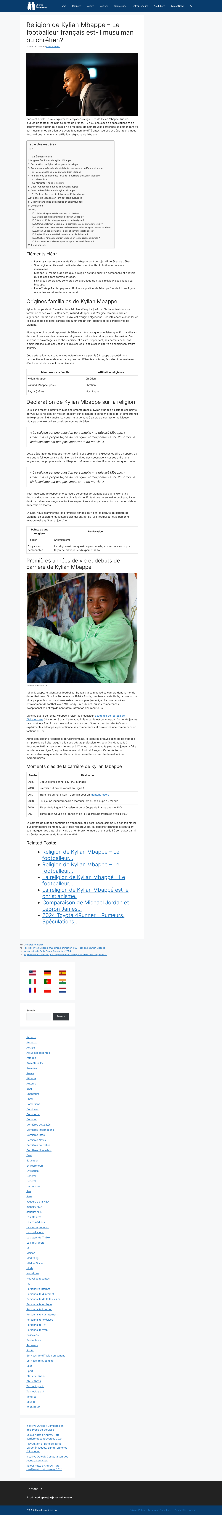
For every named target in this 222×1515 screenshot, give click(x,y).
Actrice (30, 1047)
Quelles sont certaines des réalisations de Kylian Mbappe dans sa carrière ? (74, 227)
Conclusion (37, 205)
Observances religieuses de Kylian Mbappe (54, 186)
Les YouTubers (35, 1242)
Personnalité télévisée (39, 1319)
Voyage (30, 1401)
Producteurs (33, 1340)
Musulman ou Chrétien (60, 947)
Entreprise (32, 1170)
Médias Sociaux (36, 1263)
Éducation (32, 1160)
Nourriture (32, 1273)
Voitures (31, 1396)
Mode (29, 1268)
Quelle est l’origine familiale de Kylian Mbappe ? (60, 217)
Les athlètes (33, 1217)
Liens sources (38, 245)
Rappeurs (32, 1345)
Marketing (32, 1258)
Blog (29, 1088)
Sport (29, 1370)
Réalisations (41, 179)
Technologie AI (35, 1386)
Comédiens (33, 1104)
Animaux (31, 1068)
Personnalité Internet (39, 1309)
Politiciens (32, 1335)
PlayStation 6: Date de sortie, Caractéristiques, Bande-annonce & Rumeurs (46, 1447)
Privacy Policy (137, 1510)
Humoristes (33, 1186)
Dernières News (36, 1140)
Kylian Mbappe (40, 947)
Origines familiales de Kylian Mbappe (50, 160)
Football (28, 947)
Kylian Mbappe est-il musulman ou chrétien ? (58, 213)
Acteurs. (31, 1042)
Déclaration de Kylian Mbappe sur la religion (55, 164)
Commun (31, 1119)
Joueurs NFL (34, 1211)
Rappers (76, 6)
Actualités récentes (38, 1052)
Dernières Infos (35, 1134)
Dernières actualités (38, 1124)
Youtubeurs (33, 1406)
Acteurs (31, 1037)
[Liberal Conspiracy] (36, 6)
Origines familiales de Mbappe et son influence (57, 201)
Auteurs (31, 1083)
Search (30, 1010)
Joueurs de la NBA (37, 1201)
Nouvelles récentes (38, 1278)
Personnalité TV (36, 1324)
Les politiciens (35, 1232)
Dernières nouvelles (33, 944)
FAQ (34, 209)
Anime (30, 1073)
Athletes (31, 1078)
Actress (104, 6)
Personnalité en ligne (39, 1304)
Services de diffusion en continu (45, 1355)
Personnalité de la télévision (43, 1299)
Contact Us (180, 1510)
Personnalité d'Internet (40, 1294)
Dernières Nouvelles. (38, 1150)
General (31, 1175)
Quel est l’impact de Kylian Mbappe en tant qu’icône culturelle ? (68, 238)
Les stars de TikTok (38, 1237)
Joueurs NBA (34, 1206)
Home (63, 6)
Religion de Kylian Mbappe (92, 947)
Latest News (177, 6)
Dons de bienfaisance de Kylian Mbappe (53, 190)
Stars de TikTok (35, 1376)
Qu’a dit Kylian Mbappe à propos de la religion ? (60, 220)
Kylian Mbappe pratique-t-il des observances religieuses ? (65, 231)
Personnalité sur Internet (41, 1314)
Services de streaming (39, 1360)
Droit (29, 1155)
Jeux (29, 1196)
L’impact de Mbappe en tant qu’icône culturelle (56, 197)
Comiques (32, 1109)
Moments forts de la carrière (50, 183)
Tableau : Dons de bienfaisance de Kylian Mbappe (60, 194)
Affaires (31, 1057)
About (192, 1510)
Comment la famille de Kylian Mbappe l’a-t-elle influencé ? (65, 241)
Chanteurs (32, 1093)
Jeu (28, 1191)
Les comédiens (35, 1222)
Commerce (33, 1114)
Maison (30, 1252)
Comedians (120, 6)
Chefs (30, 1098)
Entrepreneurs (140, 6)
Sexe (29, 1365)
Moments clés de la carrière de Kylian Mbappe (58, 172)
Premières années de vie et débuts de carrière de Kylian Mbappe (67, 168)
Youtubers (159, 6)
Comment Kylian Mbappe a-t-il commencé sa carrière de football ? (70, 224)
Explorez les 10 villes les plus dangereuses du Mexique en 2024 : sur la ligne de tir (65, 954)
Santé (30, 1350)
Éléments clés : (44, 156)
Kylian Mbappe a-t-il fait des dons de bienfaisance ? (62, 234)
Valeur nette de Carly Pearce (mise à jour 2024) (48, 951)
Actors (90, 6)
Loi (28, 1247)
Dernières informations (40, 1129)
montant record (100, 794)
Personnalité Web (37, 1329)
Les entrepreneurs (37, 1227)
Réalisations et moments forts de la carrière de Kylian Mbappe (65, 175)
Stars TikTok (33, 1381)
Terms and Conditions (159, 1510)
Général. (31, 1181)
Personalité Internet (38, 1288)
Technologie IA (35, 1391)
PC (28, 1283)
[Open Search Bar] (191, 6)
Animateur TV (34, 1063)
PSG (75, 947)
